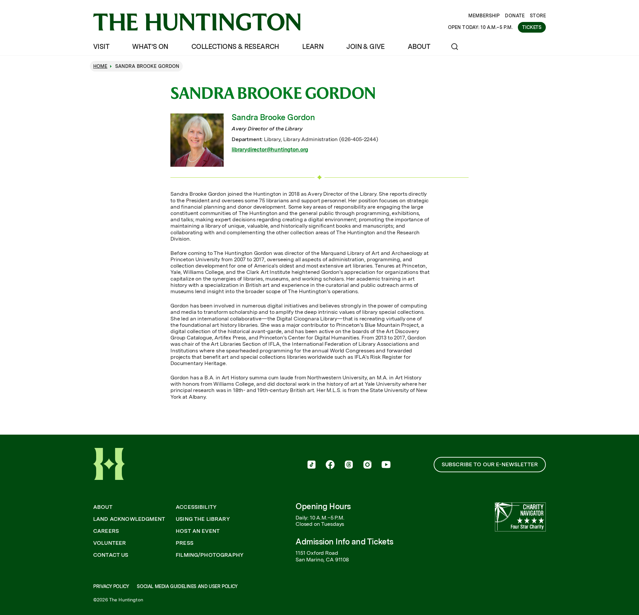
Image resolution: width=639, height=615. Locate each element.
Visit (101, 47)
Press (184, 543)
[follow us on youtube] (386, 465)
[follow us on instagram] (367, 465)
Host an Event (198, 531)
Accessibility (196, 507)
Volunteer (109, 543)
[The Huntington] (197, 22)
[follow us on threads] (348, 465)
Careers (106, 531)
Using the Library (203, 519)
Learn (312, 47)
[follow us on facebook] (330, 465)
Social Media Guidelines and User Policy (187, 586)
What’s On (150, 47)
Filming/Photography (210, 555)
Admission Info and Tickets (344, 541)
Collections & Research (235, 47)
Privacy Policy (111, 586)
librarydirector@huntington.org (270, 149)
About (419, 47)
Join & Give (365, 47)
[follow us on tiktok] (311, 465)
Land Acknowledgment (129, 519)
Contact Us (110, 555)
